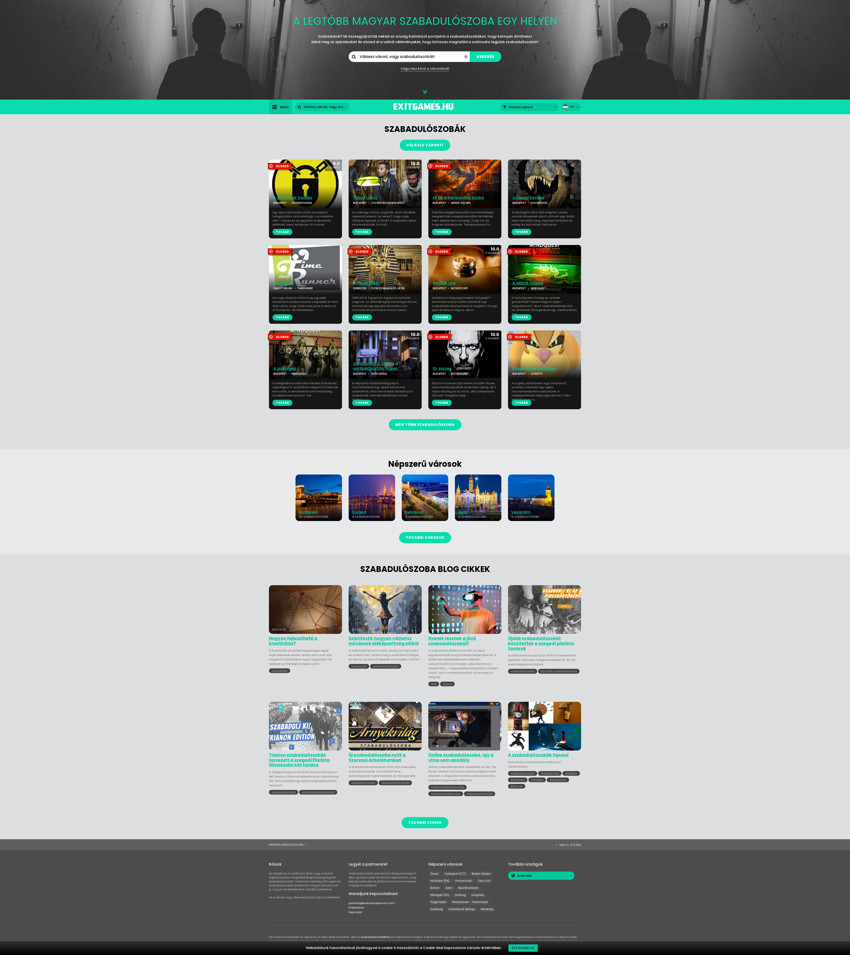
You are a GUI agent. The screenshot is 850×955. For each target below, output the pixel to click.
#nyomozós (557, 779)
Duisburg (437, 909)
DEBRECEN (359, 288)
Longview (477, 895)
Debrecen (414, 512)
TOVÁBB (282, 232)
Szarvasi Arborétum (395, 782)
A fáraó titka (366, 283)
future (447, 684)
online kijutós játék (480, 793)
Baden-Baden (481, 874)
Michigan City (440, 895)
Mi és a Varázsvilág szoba (458, 197)
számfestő (359, 666)
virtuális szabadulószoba (559, 671)
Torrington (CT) (455, 874)
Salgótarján (438, 902)
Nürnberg (487, 909)
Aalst (448, 888)
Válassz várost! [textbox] (520, 107)
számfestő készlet (386, 666)
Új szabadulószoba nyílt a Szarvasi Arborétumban (377, 758)
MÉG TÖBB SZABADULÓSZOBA (425, 424)
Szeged (359, 512)
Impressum (356, 907)
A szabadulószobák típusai (538, 755)
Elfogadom (523, 948)
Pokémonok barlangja (534, 368)
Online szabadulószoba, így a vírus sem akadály (461, 758)
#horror (517, 786)
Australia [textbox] (524, 876)
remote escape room (445, 793)
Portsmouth (463, 881)
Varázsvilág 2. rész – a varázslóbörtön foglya (375, 366)
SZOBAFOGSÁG (302, 203)
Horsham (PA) (440, 881)
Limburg (460, 895)
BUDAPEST (280, 203)
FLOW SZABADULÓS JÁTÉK (388, 288)
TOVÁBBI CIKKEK (425, 822)
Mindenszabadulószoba (286, 845)
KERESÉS (485, 56)
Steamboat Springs (461, 909)
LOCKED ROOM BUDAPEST (388, 203)
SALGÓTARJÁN (282, 288)
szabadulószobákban (375, 937)
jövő (434, 684)
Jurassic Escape (528, 197)
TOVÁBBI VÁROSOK (425, 537)
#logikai (537, 779)
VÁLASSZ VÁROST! (425, 145)
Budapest (308, 512)
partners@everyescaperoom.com (372, 903)
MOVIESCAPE (459, 288)
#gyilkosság (550, 773)
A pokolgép (284, 368)
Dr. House (442, 368)
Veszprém (521, 512)
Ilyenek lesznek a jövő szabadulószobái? (452, 641)
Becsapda (283, 283)
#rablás (571, 773)
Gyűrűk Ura (444, 283)
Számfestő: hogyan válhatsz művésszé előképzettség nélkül (384, 641)
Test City (484, 881)
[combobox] (529, 107)
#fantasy (518, 779)
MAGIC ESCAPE (461, 203)
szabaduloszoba (523, 671)
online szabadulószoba (318, 792)
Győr (462, 512)
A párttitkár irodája (292, 197)
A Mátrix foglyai (527, 283)
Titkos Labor (365, 197)
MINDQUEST (538, 288)
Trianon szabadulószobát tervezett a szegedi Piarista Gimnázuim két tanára (299, 760)
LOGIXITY (537, 374)
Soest (435, 874)
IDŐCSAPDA (379, 374)
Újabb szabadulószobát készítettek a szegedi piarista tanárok (541, 643)
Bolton (435, 888)
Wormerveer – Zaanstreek (470, 902)
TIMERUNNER (305, 288)
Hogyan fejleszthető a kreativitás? (293, 641)
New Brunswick (468, 888)
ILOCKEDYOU (539, 203)
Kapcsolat (355, 912)
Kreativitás (280, 670)
